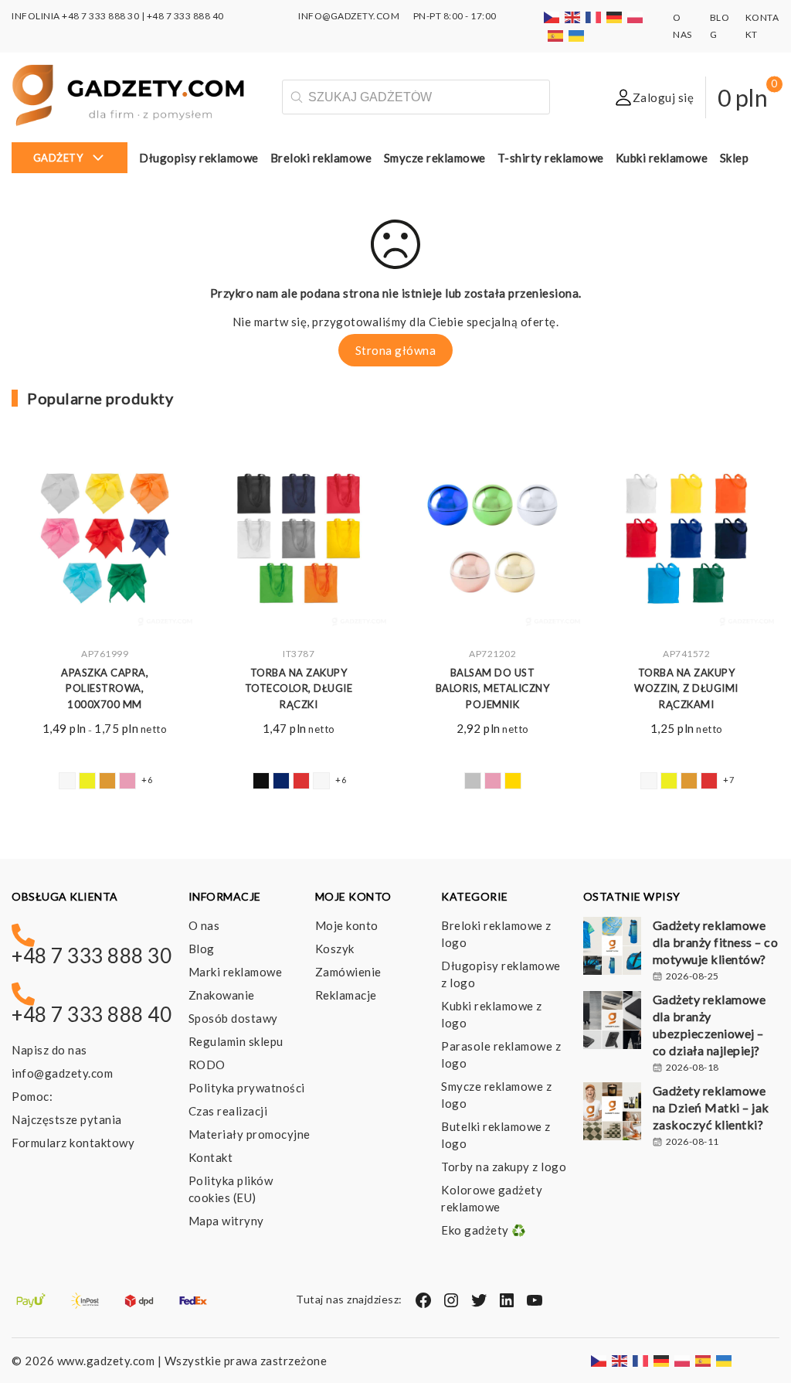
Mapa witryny (226, 1221)
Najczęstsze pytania (67, 1119)
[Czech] (552, 16)
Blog (201, 948)
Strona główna (395, 350)
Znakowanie (221, 995)
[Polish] (635, 16)
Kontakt (210, 1157)
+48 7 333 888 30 (100, 16)
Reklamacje (346, 995)
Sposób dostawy (233, 1018)
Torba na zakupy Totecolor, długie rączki (299, 688)
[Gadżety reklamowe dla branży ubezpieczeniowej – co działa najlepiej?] (612, 1022)
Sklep (734, 158)
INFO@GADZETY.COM (348, 16)
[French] (594, 16)
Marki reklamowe (235, 972)
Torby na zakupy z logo (503, 1167)
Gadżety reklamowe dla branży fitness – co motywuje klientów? (716, 942)
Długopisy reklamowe (199, 158)
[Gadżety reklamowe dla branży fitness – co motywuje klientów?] (612, 948)
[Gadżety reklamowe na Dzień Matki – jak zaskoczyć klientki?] (612, 1113)
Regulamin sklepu (235, 1041)
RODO (207, 1064)
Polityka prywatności (246, 1088)
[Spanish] (556, 34)
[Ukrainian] (577, 34)
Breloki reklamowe (321, 158)
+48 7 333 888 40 (185, 16)
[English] (573, 16)
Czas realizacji (228, 1111)
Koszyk (335, 948)
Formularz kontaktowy (73, 1143)
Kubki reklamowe (662, 158)
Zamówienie (348, 972)
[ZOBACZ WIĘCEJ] (105, 541)
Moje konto (347, 925)
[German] (614, 16)
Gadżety (58, 158)
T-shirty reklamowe (550, 158)
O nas (204, 925)
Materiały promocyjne (249, 1134)
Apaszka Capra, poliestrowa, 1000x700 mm (104, 688)
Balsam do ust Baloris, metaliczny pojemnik (493, 688)
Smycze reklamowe (435, 158)
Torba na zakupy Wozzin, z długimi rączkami (686, 688)
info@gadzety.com (62, 1073)
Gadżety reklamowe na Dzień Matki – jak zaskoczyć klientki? (711, 1107)
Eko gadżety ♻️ (484, 1230)
